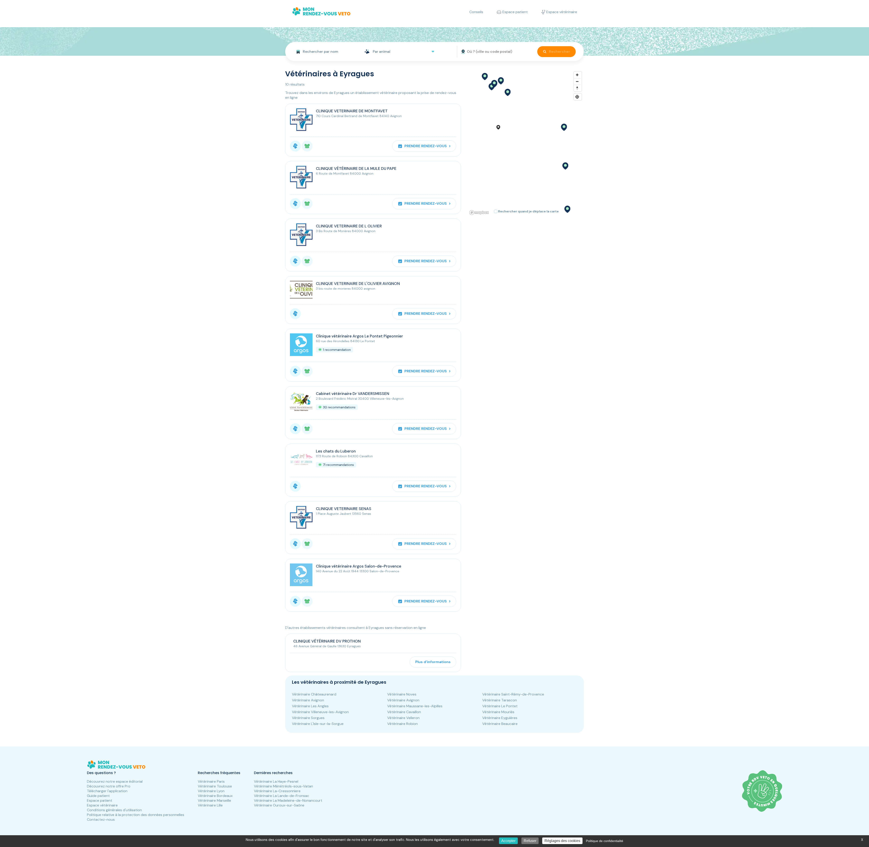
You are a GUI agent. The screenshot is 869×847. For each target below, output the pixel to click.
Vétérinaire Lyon (211, 791)
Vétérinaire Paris (211, 781)
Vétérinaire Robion (402, 723)
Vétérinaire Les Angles (310, 706)
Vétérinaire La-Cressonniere (277, 791)
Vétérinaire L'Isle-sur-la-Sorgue (318, 723)
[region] (526, 143)
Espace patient (99, 800)
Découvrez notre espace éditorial (115, 781)
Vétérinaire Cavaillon (404, 712)
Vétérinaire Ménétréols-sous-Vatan (283, 786)
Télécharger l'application (107, 791)
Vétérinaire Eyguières (499, 717)
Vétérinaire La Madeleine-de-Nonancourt (288, 800)
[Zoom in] (577, 75)
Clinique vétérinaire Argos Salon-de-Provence (358, 566)
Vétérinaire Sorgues (308, 717)
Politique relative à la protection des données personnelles (135, 814)
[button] (507, 92)
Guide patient (98, 795)
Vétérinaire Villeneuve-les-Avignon (320, 712)
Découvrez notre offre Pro (108, 786)
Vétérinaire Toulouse (215, 786)
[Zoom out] (577, 81)
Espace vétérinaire (102, 805)
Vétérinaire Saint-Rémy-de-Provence (513, 694)
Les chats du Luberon (336, 451)
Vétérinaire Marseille (214, 800)
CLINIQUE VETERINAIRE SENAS (343, 508)
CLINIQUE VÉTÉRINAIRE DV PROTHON (327, 641)
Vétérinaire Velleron (403, 717)
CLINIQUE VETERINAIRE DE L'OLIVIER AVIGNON (358, 283)
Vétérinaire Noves (401, 694)
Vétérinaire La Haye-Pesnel (276, 781)
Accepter (508, 841)
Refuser (530, 841)
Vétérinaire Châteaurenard (314, 694)
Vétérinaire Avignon (308, 700)
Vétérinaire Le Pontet (500, 706)
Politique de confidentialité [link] (604, 841)
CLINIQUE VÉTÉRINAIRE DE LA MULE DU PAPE (356, 168)
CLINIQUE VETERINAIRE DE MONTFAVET (352, 110)
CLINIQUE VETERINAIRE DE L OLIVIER (349, 226)
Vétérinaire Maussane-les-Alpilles (414, 706)
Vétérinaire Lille (210, 805)
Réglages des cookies (562, 841)
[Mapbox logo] (479, 212)
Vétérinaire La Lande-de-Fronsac (281, 795)
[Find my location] (577, 97)
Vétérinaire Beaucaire (500, 723)
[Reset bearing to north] (577, 88)
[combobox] (323, 51)
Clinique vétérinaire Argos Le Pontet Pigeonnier (359, 336)
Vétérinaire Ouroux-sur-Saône (279, 805)
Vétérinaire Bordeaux (215, 795)
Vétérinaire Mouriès (498, 712)
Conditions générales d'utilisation (114, 810)
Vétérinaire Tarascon (499, 700)
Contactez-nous (101, 819)
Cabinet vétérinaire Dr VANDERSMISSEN (352, 393)
